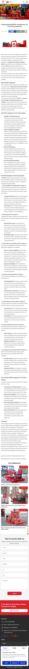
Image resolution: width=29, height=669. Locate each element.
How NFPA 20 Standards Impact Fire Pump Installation (16, 456)
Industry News (15, 17)
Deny (6, 663)
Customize (14, 663)
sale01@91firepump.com (13, 624)
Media (9, 17)
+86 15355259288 (10, 621)
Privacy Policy (10, 667)
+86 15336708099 (13, 627)
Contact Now (15, 610)
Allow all (23, 663)
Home (4, 17)
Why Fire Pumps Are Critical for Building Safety (17, 458)
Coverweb (20, 667)
